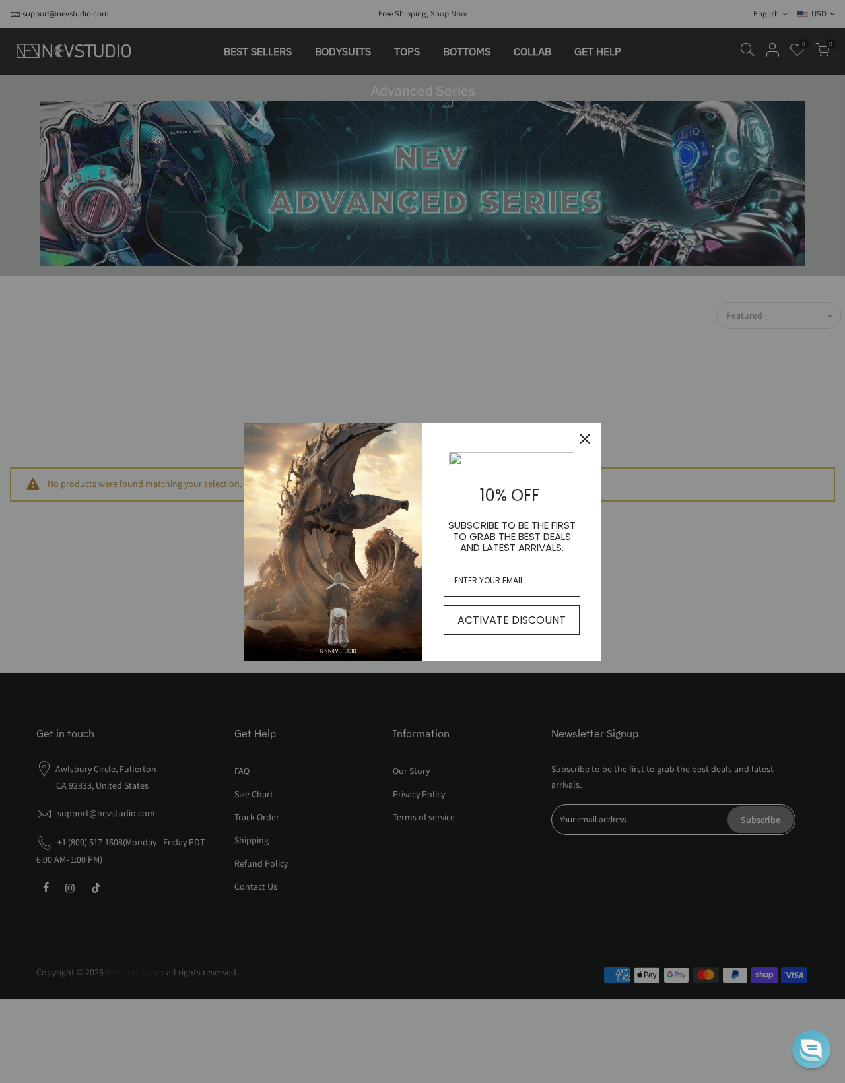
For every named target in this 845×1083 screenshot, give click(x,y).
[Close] (585, 439)
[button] (811, 1049)
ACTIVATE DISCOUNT (511, 620)
